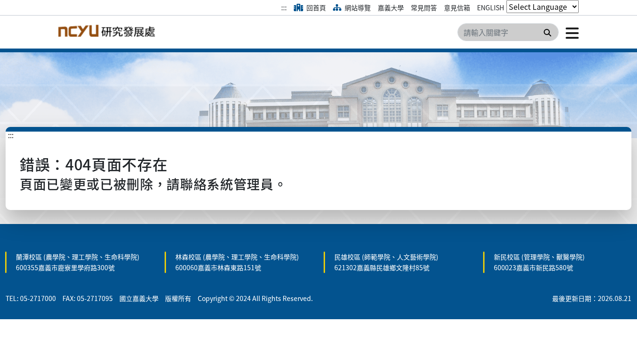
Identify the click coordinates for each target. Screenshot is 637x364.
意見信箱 (457, 7)
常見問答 (424, 7)
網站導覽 (357, 7)
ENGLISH (490, 7)
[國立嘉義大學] (108, 32)
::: (284, 7)
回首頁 (315, 7)
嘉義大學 (391, 7)
